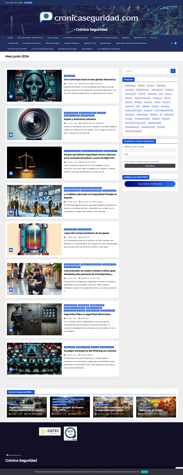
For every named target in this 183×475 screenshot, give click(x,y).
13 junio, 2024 (72, 237)
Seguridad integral (154, 123)
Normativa (153, 115)
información (165, 106)
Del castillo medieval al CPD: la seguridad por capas (112, 409)
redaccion (85, 237)
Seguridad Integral (67, 49)
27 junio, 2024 (72, 83)
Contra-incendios (70, 229)
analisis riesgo (130, 86)
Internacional (53, 43)
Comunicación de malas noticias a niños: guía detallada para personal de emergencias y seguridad (90, 274)
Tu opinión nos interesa (109, 49)
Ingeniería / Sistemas (97, 305)
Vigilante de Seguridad (133, 131)
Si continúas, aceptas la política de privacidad (143, 162)
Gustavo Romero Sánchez (92, 83)
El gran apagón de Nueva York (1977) (67, 409)
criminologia (152, 94)
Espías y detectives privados (80, 119)
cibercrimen (129, 90)
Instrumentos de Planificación (74, 308)
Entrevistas (140, 38)
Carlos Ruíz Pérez (88, 162)
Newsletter (90, 43)
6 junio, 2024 (71, 318)
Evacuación (148, 102)
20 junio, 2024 (72, 162)
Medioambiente (142, 115)
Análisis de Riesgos (70, 305)
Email (126, 154)
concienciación (130, 94)
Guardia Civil (129, 106)
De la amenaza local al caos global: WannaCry (90, 79)
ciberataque (161, 86)
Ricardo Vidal (76, 414)
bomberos (150, 86)
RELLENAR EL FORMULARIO (150, 184)
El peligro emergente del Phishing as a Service (90, 350)
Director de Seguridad (142, 98)
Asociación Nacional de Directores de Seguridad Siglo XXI (82, 188)
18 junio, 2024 (72, 202)
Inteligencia (101, 112)
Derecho (168, 94)
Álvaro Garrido (86, 355)
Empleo (125, 38)
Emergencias (157, 98)
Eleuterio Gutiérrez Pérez (91, 202)
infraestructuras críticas (133, 110)
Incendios (155, 106)
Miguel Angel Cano (34, 414)
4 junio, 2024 (71, 355)
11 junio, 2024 (71, 278)
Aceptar (144, 472)
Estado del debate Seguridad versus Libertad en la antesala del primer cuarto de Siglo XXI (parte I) (90, 158)
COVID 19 (142, 94)
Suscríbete (87, 49)
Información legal (32, 43)
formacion (166, 102)
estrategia (138, 102)
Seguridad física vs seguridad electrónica (87, 314)
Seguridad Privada (148, 127)
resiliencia (155, 119)
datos (161, 94)
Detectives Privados (71, 112)
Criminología (14, 404)
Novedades (106, 43)
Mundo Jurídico (72, 43)
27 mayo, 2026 (17, 414)
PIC (161, 115)
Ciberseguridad (69, 75)
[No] (180, 472)
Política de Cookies (17, 49)
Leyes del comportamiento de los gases (86, 233)
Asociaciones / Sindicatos (30, 38)
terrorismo (161, 127)
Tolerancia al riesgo (150, 410)
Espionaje (128, 102)
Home (10, 38)
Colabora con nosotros (75, 38)
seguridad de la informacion (135, 123)
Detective (128, 98)
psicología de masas (142, 119)
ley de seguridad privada (164, 110)
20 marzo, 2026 (60, 414)
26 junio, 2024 (72, 123)
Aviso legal (53, 38)
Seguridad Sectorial (107, 310)
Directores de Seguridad (87, 112)
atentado (141, 86)
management (129, 115)
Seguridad (165, 119)
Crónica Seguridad (91, 29)
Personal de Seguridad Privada (131, 43)
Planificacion (169, 115)
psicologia (128, 119)
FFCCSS (153, 38)
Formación (13, 43)
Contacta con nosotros (105, 38)
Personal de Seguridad (71, 115)
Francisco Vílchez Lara (90, 278)
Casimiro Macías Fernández (92, 123)
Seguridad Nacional (132, 127)
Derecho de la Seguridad (72, 151)
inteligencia (148, 110)
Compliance (169, 90)
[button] (172, 43)
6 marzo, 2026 (146, 414)
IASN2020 (145, 106)
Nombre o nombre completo (134, 147)
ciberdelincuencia (142, 90)
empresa (167, 98)
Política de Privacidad (42, 49)
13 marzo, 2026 (103, 414)
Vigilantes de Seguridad (72, 267)
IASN (138, 106)
